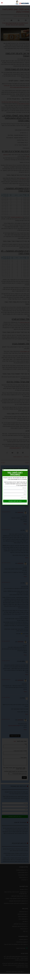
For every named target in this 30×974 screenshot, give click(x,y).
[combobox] (15, 497)
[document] (15, 487)
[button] (2, 2)
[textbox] (15, 497)
